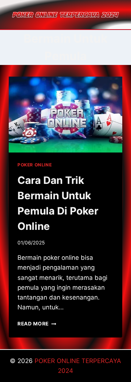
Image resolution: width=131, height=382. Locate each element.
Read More (36, 324)
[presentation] (65, 115)
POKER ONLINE (34, 164)
